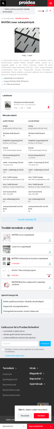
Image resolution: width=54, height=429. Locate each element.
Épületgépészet (10, 379)
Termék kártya (27, 237)
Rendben (41, 416)
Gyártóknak (36, 384)
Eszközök (7, 374)
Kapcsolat (35, 378)
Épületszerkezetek (11, 395)
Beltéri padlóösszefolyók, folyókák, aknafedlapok (27, 301)
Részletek (25, 416)
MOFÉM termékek (22, 18)
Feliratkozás (45, 344)
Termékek (8, 368)
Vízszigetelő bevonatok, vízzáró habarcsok (27, 311)
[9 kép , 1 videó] (27, 40)
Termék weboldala (25, 220)
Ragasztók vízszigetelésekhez (27, 306)
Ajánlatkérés (8, 426)
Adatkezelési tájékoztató (14, 356)
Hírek (33, 368)
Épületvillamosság (11, 390)
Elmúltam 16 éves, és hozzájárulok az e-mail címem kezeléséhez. (24, 350)
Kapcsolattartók (36, 426)
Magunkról (36, 373)
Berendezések (9, 384)
